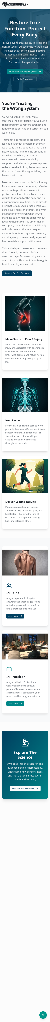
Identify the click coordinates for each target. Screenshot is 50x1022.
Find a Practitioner (25, 79)
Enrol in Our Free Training (17, 273)
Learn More (13, 616)
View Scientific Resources (23, 788)
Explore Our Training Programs (23, 71)
